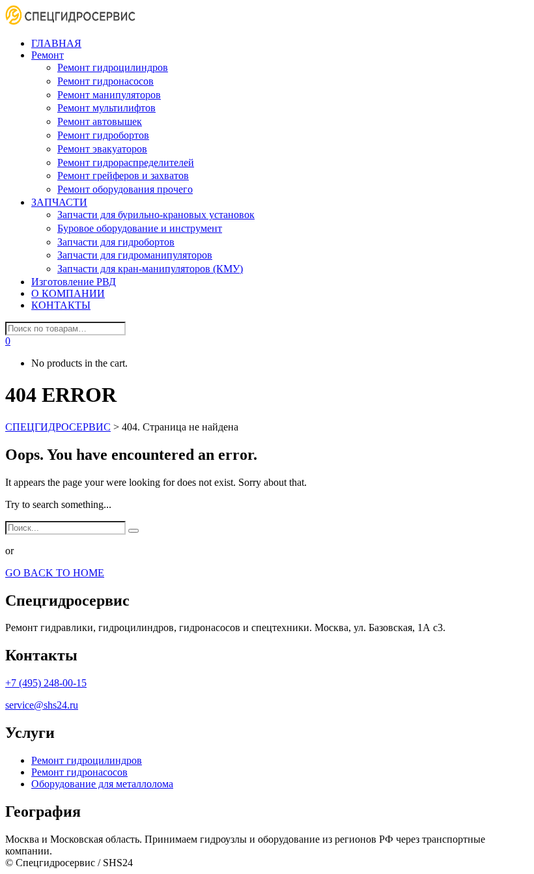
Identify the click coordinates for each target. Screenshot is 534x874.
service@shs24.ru (41, 705)
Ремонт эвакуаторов (102, 148)
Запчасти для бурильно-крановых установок (156, 214)
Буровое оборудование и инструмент (139, 228)
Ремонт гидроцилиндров (112, 67)
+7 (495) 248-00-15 (46, 682)
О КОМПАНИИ (68, 293)
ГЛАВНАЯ (56, 43)
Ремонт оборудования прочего (125, 189)
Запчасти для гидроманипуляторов (134, 255)
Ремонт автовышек (99, 121)
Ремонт (47, 55)
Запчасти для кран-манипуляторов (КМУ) (150, 268)
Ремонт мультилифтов (106, 107)
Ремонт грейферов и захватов (123, 175)
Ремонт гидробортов (103, 135)
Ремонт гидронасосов (105, 81)
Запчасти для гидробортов (116, 241)
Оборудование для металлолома (102, 783)
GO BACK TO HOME (54, 572)
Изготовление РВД (73, 281)
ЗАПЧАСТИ (59, 202)
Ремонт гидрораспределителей (125, 162)
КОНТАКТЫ (61, 305)
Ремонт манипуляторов (109, 94)
